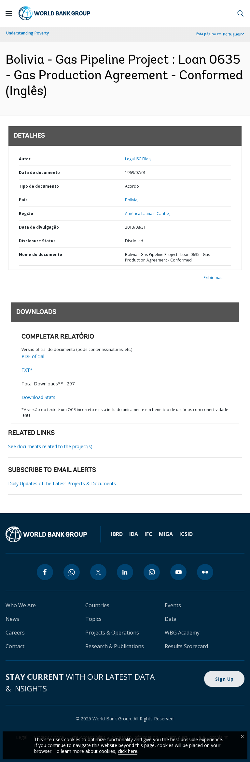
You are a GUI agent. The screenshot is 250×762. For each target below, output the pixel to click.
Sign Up (224, 679)
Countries (97, 605)
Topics (93, 618)
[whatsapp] (71, 572)
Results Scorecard (186, 646)
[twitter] (98, 572)
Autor (25, 159)
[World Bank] (46, 534)
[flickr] (205, 572)
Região (26, 213)
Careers (15, 632)
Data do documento (39, 172)
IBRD (117, 534)
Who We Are (21, 605)
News (12, 618)
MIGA (166, 534)
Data (170, 618)
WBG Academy (182, 632)
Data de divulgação (39, 227)
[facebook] (45, 572)
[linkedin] (125, 572)
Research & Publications (114, 646)
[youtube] (178, 572)
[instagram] (152, 572)
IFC (148, 534)
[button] (240, 13)
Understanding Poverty (27, 33)
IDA (133, 534)
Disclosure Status (37, 241)
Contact (15, 646)
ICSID (186, 534)
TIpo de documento (39, 186)
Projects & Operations (112, 632)
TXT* (27, 370)
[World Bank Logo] (54, 13)
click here (127, 751)
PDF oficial (32, 356)
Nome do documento (40, 254)
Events (173, 605)
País (23, 200)
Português (232, 34)
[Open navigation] (9, 13)
